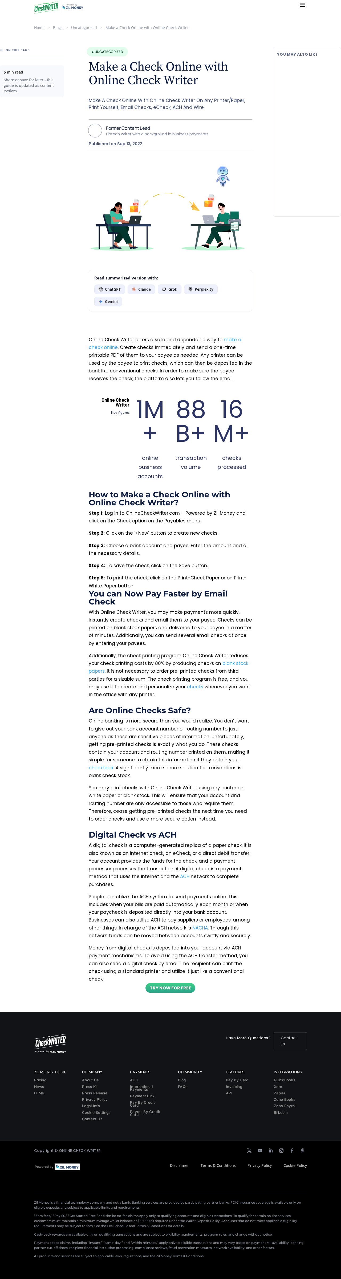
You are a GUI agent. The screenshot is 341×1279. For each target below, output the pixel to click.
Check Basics (312, 84)
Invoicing (234, 1087)
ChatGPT (113, 289)
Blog (182, 1080)
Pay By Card (237, 1080)
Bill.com (281, 1112)
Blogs (58, 27)
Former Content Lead (128, 128)
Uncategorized (84, 27)
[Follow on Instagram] (281, 1150)
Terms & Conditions (218, 1165)
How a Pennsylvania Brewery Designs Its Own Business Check (305, 71)
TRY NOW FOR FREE (170, 988)
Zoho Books (284, 1099)
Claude (144, 289)
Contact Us (289, 1041)
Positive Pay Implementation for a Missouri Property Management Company (305, 124)
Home (39, 27)
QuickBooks (284, 1080)
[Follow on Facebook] (292, 1150)
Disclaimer (179, 1165)
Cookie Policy (295, 1165)
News (39, 1087)
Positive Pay (310, 137)
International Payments (141, 1088)
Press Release (94, 1093)
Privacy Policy (95, 1099)
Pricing (40, 1080)
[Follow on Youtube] (260, 1150)
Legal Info (91, 1106)
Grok (172, 289)
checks (195, 687)
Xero (278, 1087)
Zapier (279, 1093)
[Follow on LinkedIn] (270, 1150)
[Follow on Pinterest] (302, 1150)
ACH (184, 876)
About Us (90, 1080)
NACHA (200, 928)
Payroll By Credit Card (145, 1113)
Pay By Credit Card (142, 1103)
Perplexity (204, 289)
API (229, 1093)
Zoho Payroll (285, 1106)
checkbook (101, 768)
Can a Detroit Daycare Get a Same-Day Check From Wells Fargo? (306, 177)
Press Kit (90, 1087)
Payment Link (142, 1096)
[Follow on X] (249, 1150)
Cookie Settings (96, 1112)
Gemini (111, 301)
